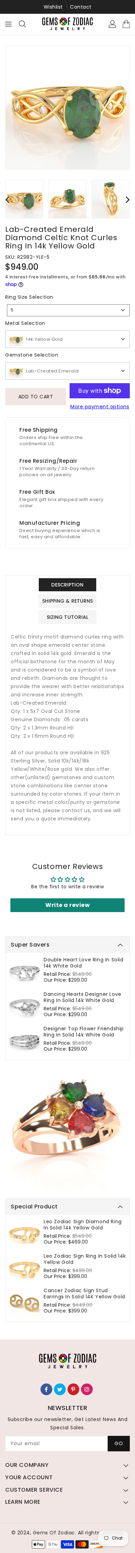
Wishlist (53, 6)
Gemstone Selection (31, 354)
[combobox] (68, 310)
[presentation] (7, 199)
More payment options (99, 406)
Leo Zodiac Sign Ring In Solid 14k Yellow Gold (85, 1259)
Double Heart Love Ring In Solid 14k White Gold (84, 963)
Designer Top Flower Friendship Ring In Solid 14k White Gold (84, 1031)
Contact (81, 6)
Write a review (67, 905)
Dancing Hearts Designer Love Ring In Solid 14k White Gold (83, 997)
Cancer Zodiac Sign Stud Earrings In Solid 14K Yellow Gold (84, 1293)
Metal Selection (25, 323)
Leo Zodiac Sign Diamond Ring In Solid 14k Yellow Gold (83, 1224)
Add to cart (35, 396)
